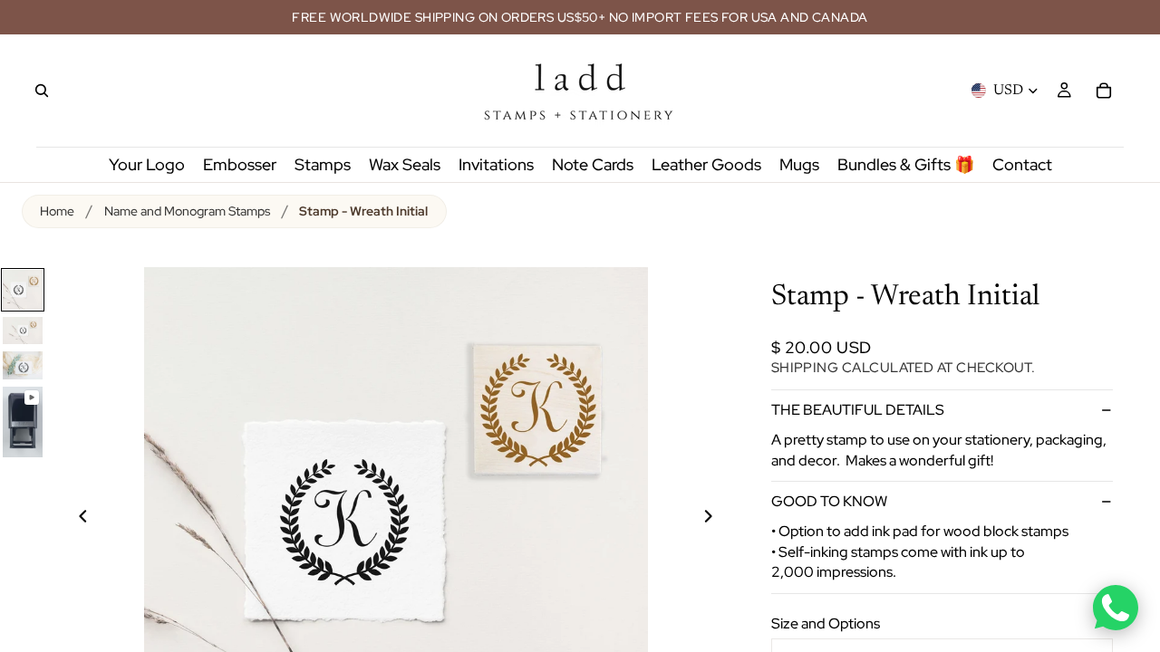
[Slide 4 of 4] (23, 422)
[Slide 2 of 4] (23, 330)
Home (57, 211)
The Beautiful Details (857, 409)
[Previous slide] (72, 519)
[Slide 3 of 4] (23, 365)
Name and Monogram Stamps (187, 211)
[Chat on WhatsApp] (1115, 607)
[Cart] (1104, 90)
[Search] (42, 90)
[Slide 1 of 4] (23, 290)
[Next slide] (719, 519)
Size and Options (825, 623)
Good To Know (829, 501)
